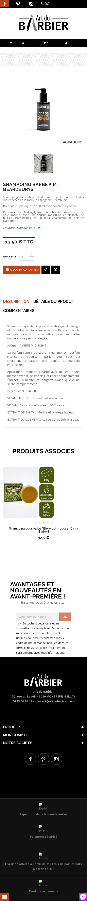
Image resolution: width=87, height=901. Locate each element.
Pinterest (18, 3)
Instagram (31, 3)
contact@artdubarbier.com (55, 701)
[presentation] (8, 158)
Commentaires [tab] (18, 311)
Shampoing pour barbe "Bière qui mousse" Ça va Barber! (43, 530)
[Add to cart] (13, 520)
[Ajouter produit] (55, 270)
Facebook (4, 3)
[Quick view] (74, 520)
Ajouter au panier (23, 269)
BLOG (44, 3)
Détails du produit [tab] (54, 301)
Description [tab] (16, 301)
